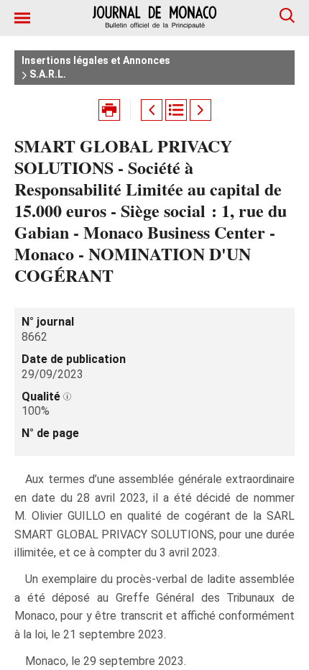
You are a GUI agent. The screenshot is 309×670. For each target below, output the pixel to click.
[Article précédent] (151, 110)
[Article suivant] (200, 110)
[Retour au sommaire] (176, 110)
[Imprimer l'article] (109, 110)
